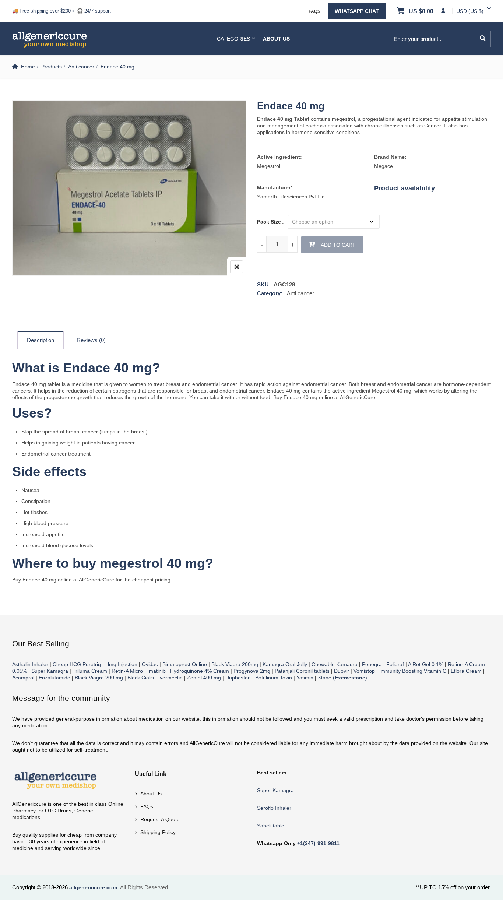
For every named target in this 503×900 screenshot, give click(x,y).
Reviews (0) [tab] (91, 340)
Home (28, 67)
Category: (269, 293)
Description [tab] (40, 340)
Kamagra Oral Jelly (285, 664)
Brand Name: (390, 157)
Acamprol (23, 678)
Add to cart (338, 245)
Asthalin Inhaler (30, 664)
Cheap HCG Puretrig (77, 664)
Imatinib (156, 671)
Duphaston (238, 678)
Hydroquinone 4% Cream (199, 671)
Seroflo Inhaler (274, 808)
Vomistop (364, 671)
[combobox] (469, 11)
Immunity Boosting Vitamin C (412, 671)
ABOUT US (276, 39)
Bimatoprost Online (184, 664)
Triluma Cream (90, 671)
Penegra (372, 664)
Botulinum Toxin (273, 678)
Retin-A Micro (127, 671)
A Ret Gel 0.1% (425, 664)
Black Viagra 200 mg (99, 678)
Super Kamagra (49, 671)
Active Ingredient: (279, 157)
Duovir (341, 671)
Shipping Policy (158, 832)
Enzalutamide (54, 678)
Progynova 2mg (251, 671)
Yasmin (304, 678)
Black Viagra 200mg (234, 664)
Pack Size (269, 222)
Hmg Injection (121, 664)
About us (151, 794)
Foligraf (395, 664)
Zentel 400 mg (204, 678)
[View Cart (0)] (401, 11)
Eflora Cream (466, 671)
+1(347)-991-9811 (318, 843)
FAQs (314, 11)
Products (51, 67)
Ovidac (150, 664)
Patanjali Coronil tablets (302, 671)
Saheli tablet (271, 826)
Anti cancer (81, 67)
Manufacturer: (274, 187)
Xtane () (342, 678)
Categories (233, 39)
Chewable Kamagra (335, 664)
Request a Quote (160, 819)
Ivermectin (170, 678)
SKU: (264, 284)
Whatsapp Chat (357, 11)
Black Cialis (140, 678)
